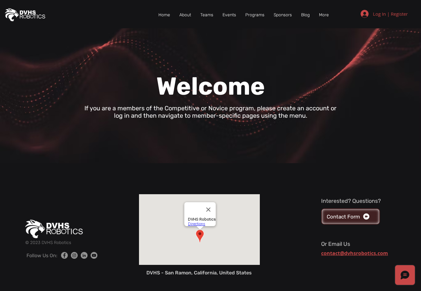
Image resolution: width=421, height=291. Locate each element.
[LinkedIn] (84, 255)
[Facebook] (64, 255)
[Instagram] (74, 255)
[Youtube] (94, 255)
